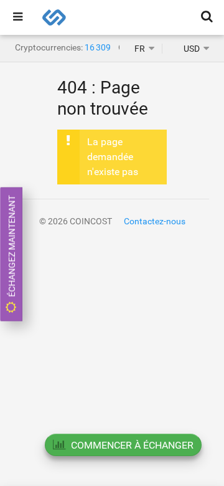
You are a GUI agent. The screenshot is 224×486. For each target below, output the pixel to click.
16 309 (98, 47)
